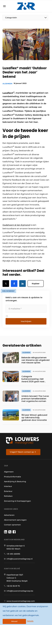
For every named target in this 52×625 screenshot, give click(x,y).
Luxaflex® (8, 93)
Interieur (8, 486)
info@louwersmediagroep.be (20, 591)
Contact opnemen (12, 525)
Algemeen (7, 84)
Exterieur (8, 491)
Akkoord (14, 621)
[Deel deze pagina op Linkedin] (22, 283)
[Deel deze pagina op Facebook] (14, 283)
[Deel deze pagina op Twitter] (6, 283)
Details (30, 621)
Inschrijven (26, 321)
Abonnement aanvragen (15, 520)
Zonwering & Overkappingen (17, 501)
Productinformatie (12, 477)
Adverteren (9, 515)
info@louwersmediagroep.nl (20, 559)
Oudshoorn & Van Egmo (15, 225)
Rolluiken (8, 496)
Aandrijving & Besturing (15, 481)
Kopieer (35, 283)
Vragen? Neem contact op (22, 452)
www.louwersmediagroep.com (21, 601)
